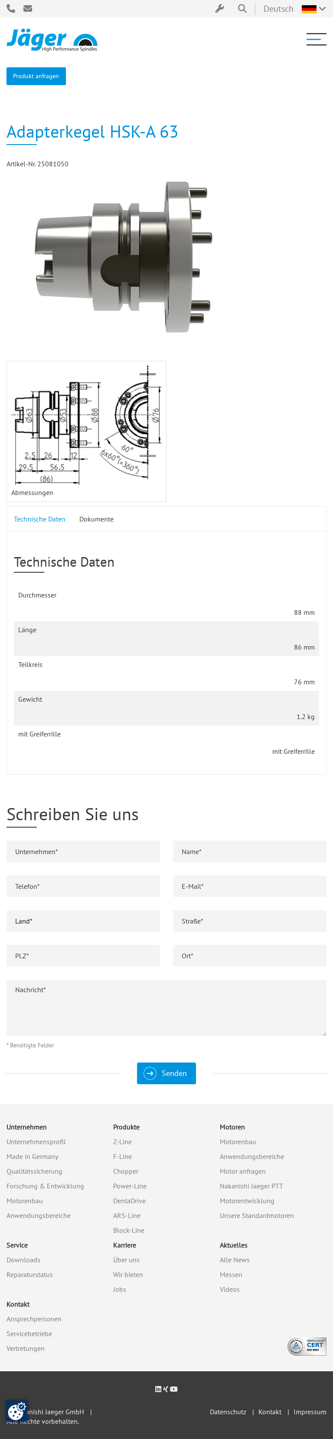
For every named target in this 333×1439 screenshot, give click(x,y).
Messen (231, 1274)
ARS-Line (126, 1215)
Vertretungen (26, 1348)
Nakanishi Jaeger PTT (251, 1186)
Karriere (124, 1245)
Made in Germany (32, 1156)
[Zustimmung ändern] (17, 1411)
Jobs (119, 1289)
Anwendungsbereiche (39, 1215)
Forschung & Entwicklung (45, 1186)
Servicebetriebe (29, 1333)
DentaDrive (129, 1200)
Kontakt (18, 1304)
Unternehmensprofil (36, 1141)
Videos (230, 1289)
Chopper (125, 1171)
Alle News (235, 1259)
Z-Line (122, 1141)
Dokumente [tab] (96, 519)
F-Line (122, 1156)
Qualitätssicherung (34, 1171)
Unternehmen (27, 1126)
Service (17, 1245)
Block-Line (128, 1230)
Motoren (232, 1126)
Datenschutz (228, 1411)
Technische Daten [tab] (39, 519)
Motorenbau (25, 1200)
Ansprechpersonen (34, 1318)
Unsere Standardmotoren (257, 1215)
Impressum (310, 1411)
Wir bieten (128, 1274)
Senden (174, 1073)
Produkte (126, 1126)
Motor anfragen (243, 1171)
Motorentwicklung (247, 1200)
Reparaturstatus (30, 1274)
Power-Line (130, 1186)
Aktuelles (234, 1245)
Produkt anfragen (36, 76)
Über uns (126, 1259)
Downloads (23, 1259)
